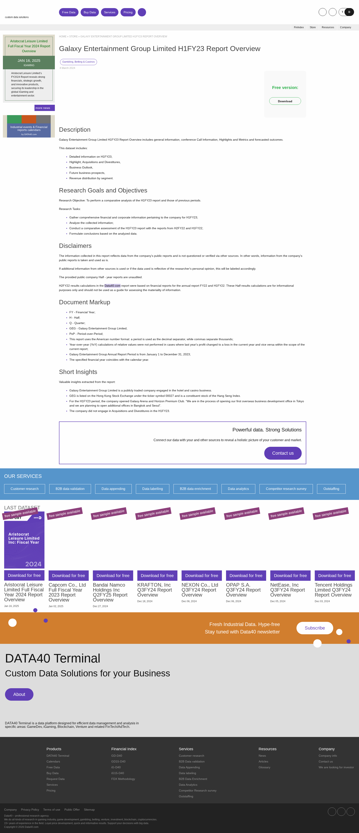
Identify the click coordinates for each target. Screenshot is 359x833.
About (19, 694)
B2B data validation (70, 489)
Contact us (283, 453)
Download (285, 101)
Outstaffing (331, 489)
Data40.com (112, 285)
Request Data (56, 779)
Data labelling (152, 489)
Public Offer (72, 809)
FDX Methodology (123, 779)
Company (10, 809)
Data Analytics (188, 784)
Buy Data (90, 12)
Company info (328, 755)
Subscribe (315, 628)
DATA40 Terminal (58, 755)
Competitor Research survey (197, 790)
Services (109, 12)
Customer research (25, 489)
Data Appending (189, 767)
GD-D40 (116, 755)
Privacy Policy (30, 809)
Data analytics (238, 489)
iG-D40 (116, 767)
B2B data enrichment (195, 489)
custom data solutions (17, 17)
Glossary (264, 767)
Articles (263, 761)
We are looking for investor (336, 767)
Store (73, 36)
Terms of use (51, 809)
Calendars (53, 761)
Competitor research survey (286, 489)
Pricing (128, 12)
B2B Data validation (192, 761)
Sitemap (89, 809)
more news (43, 108)
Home (62, 36)
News (262, 755)
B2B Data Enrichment (193, 779)
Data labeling (187, 773)
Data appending (113, 489)
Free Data (68, 12)
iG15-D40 (117, 773)
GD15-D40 (118, 761)
